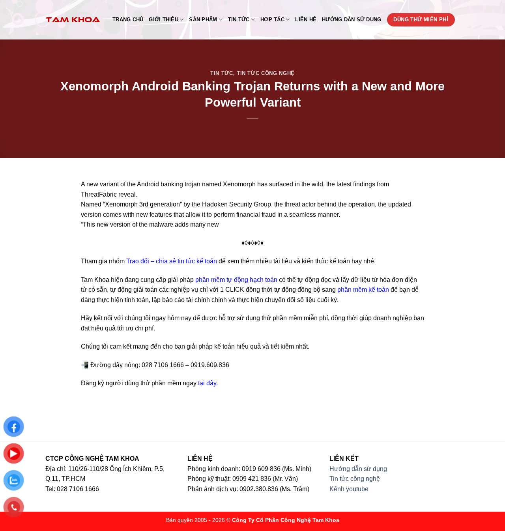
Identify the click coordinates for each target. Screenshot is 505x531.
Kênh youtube (348, 489)
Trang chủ (127, 20)
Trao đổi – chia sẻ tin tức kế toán (171, 261)
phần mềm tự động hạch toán (236, 279)
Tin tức (239, 20)
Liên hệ (305, 20)
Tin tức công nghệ (266, 73)
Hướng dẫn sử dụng (351, 20)
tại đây (207, 383)
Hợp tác (272, 20)
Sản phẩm (203, 20)
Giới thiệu (163, 20)
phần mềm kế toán (363, 289)
